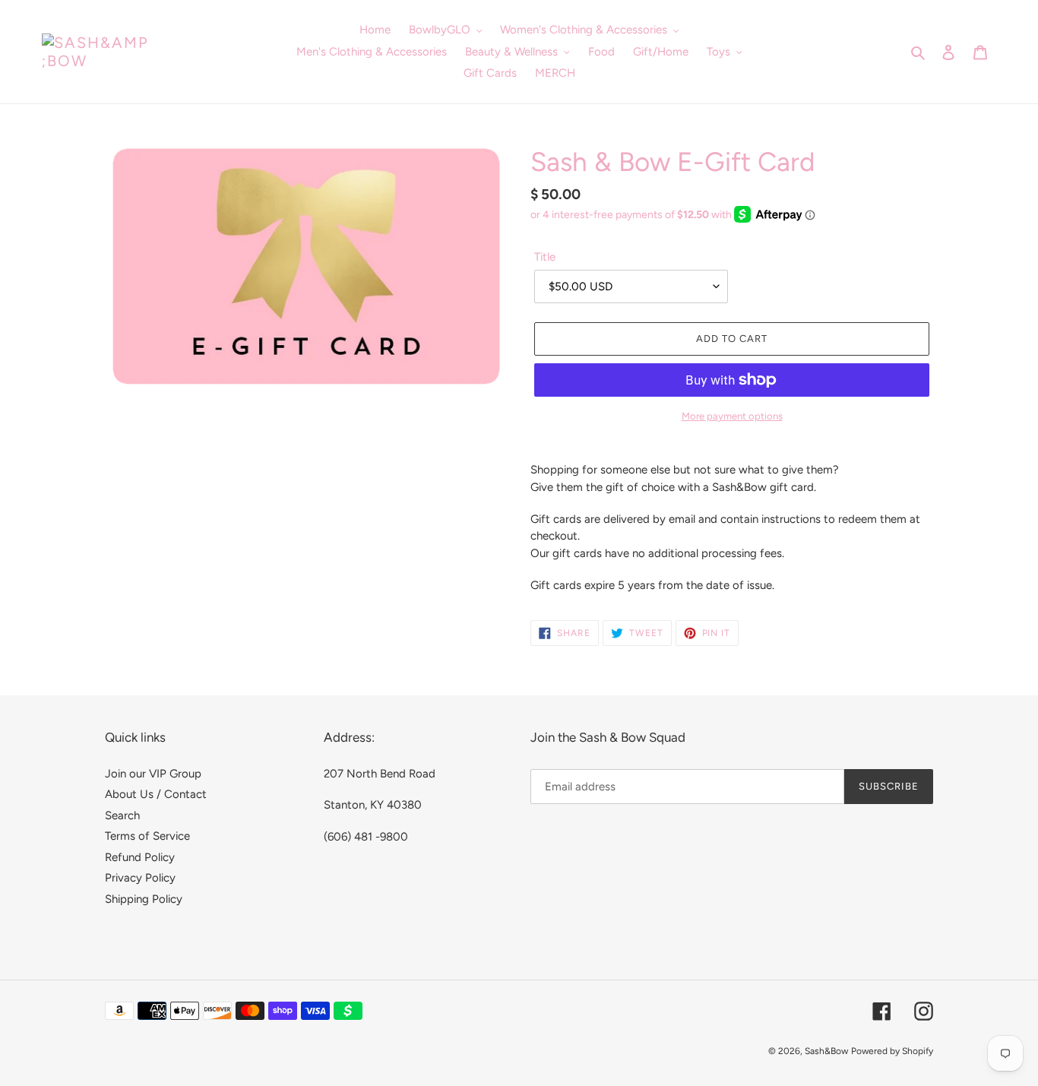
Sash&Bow (826, 1051)
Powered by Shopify (892, 1051)
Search (122, 815)
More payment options (732, 416)
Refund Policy (140, 857)
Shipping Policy (143, 899)
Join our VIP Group (153, 773)
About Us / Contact (156, 794)
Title (544, 257)
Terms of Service (147, 836)
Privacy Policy (140, 878)
